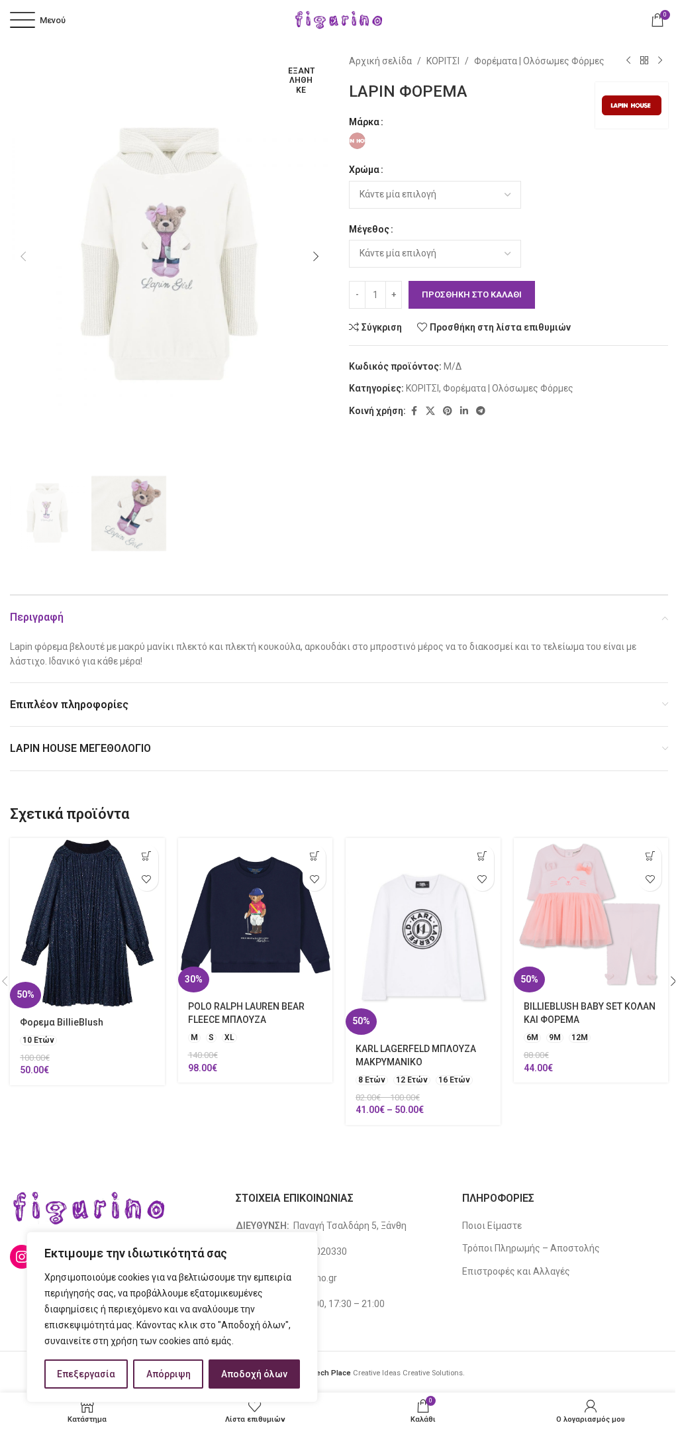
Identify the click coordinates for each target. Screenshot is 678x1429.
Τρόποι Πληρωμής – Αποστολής (531, 1248)
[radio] (357, 140)
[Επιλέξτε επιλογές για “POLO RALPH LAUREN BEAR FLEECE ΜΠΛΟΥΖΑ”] (314, 856)
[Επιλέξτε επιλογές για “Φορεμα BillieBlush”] (146, 856)
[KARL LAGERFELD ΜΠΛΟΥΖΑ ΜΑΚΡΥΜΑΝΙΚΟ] (423, 936)
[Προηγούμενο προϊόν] (628, 61)
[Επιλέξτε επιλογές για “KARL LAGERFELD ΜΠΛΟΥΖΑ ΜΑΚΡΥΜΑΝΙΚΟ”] (482, 856)
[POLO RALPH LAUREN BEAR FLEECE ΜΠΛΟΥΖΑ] (255, 915)
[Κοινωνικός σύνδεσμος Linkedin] (464, 411)
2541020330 (320, 1251)
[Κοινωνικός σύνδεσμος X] (430, 411)
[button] (23, 256)
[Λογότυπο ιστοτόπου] (339, 19)
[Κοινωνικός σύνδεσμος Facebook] (414, 411)
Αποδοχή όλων (254, 1374)
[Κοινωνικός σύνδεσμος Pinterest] (447, 411)
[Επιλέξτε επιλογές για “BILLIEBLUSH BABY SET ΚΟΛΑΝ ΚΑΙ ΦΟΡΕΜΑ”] (649, 856)
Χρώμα (364, 169)
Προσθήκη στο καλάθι (472, 294)
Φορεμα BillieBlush (61, 1022)
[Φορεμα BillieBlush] (87, 923)
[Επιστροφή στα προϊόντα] (644, 61)
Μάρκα (364, 122)
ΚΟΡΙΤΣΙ (443, 61)
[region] (172, 1317)
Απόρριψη (168, 1374)
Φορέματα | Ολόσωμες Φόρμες (539, 61)
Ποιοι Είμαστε (492, 1225)
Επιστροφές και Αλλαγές (516, 1271)
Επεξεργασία (86, 1374)
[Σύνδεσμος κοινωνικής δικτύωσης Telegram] (480, 411)
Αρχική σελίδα (380, 61)
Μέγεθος (369, 229)
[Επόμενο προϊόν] (660, 61)
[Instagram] (22, 1257)
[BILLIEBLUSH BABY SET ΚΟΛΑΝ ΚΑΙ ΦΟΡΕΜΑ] (591, 915)
